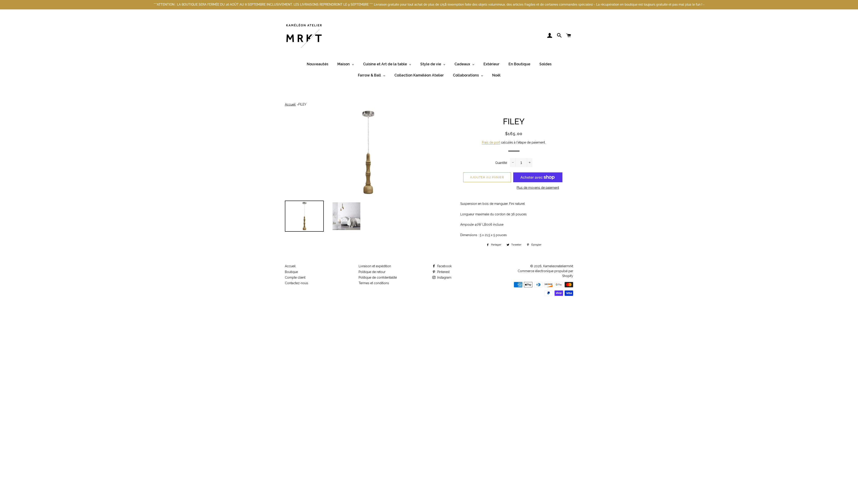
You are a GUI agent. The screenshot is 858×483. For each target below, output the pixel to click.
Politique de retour (372, 272)
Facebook (444, 266)
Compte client (295, 277)
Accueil (290, 104)
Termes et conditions (374, 283)
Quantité (501, 163)
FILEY (302, 104)
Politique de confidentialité (378, 277)
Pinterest (443, 272)
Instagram (443, 277)
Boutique (291, 272)
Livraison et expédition (375, 266)
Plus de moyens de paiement (538, 187)
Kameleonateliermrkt (558, 266)
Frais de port (491, 142)
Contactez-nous (296, 283)
